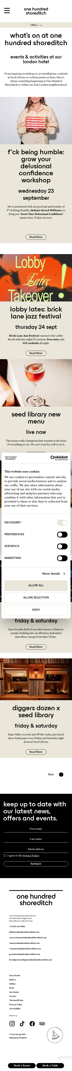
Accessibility (14, 1008)
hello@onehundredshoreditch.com (24, 932)
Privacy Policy (31, 855)
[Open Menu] (7, 11)
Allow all (36, 585)
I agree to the (23, 855)
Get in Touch (14, 975)
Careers (12, 996)
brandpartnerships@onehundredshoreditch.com (30, 960)
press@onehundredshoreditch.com (24, 954)
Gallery (12, 984)
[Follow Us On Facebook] (32, 1023)
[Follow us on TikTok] (22, 1023)
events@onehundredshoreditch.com (25, 948)
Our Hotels (14, 992)
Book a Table (50, 1065)
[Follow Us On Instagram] (12, 1023)
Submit (36, 863)
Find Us (12, 980)
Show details (51, 573)
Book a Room (22, 1065)
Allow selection (36, 597)
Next (51, 774)
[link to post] (36, 120)
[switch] (62, 534)
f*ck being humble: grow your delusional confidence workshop (36, 166)
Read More (36, 237)
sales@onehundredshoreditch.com (24, 943)
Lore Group (16, 1034)
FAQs (11, 988)
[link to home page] (36, 11)
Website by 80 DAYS (18, 1038)
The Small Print (16, 1000)
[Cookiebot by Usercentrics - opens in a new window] (52, 458)
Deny (36, 610)
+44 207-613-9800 (17, 926)
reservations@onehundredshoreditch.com (28, 937)
